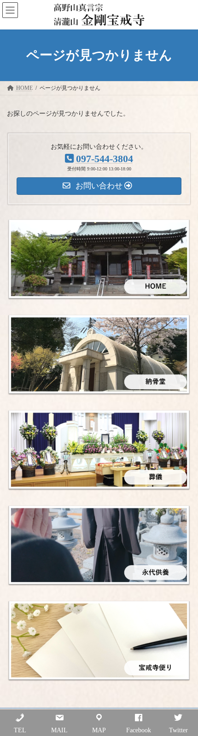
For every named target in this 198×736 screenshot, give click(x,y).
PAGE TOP (183, 703)
